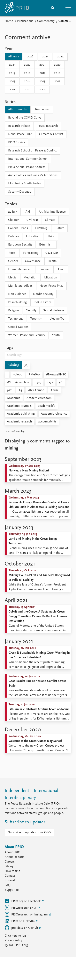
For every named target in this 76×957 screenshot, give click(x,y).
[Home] (17, 7)
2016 (57, 73)
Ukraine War (42, 109)
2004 (42, 89)
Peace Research (47, 126)
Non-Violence (17, 294)
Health (52, 261)
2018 (27, 73)
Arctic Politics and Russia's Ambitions (32, 175)
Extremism (46, 244)
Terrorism (36, 318)
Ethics (51, 236)
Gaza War (51, 253)
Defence (13, 236)
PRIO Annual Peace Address (26, 167)
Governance (33, 261)
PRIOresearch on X (24, 908)
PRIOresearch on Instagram (30, 914)
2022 (27, 64)
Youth (56, 335)
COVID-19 (41, 228)
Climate (50, 220)
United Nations (18, 327)
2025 (45, 56)
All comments (17, 109)
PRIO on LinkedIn (23, 921)
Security (31, 310)
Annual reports (14, 857)
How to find (12, 871)
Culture (59, 228)
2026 (30, 56)
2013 (42, 81)
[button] (68, 8)
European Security (20, 244)
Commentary (45, 21)
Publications (25, 21)
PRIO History (42, 302)
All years (13, 56)
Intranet (10, 880)
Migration (50, 277)
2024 (60, 56)
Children (13, 220)
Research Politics (19, 126)
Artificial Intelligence (52, 211)
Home (9, 21)
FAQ (8, 885)
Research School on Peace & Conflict (32, 150)
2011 (12, 89)
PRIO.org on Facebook (26, 901)
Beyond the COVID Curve (24, 117)
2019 (12, 73)
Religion (13, 310)
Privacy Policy (13, 940)
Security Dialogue (19, 191)
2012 (57, 81)
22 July (12, 211)
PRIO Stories (16, 142)
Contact (10, 875)
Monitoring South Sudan (24, 183)
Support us (12, 890)
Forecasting (30, 253)
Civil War (32, 220)
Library (9, 866)
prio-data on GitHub (25, 928)
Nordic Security (43, 294)
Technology (15, 318)
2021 (42, 64)
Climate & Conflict (51, 134)
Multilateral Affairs (20, 285)
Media (12, 277)
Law (60, 269)
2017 (42, 73)
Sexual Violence (53, 310)
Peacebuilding (17, 302)
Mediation (30, 277)
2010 (27, 89)
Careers (10, 861)
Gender (13, 261)
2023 (12, 64)
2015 (12, 81)
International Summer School (28, 158)
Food (12, 253)
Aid (28, 211)
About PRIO (12, 852)
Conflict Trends (18, 228)
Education (33, 236)
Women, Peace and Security (26, 335)
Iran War (44, 269)
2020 (57, 64)
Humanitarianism (20, 269)
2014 (27, 81)
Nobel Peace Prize (20, 134)
